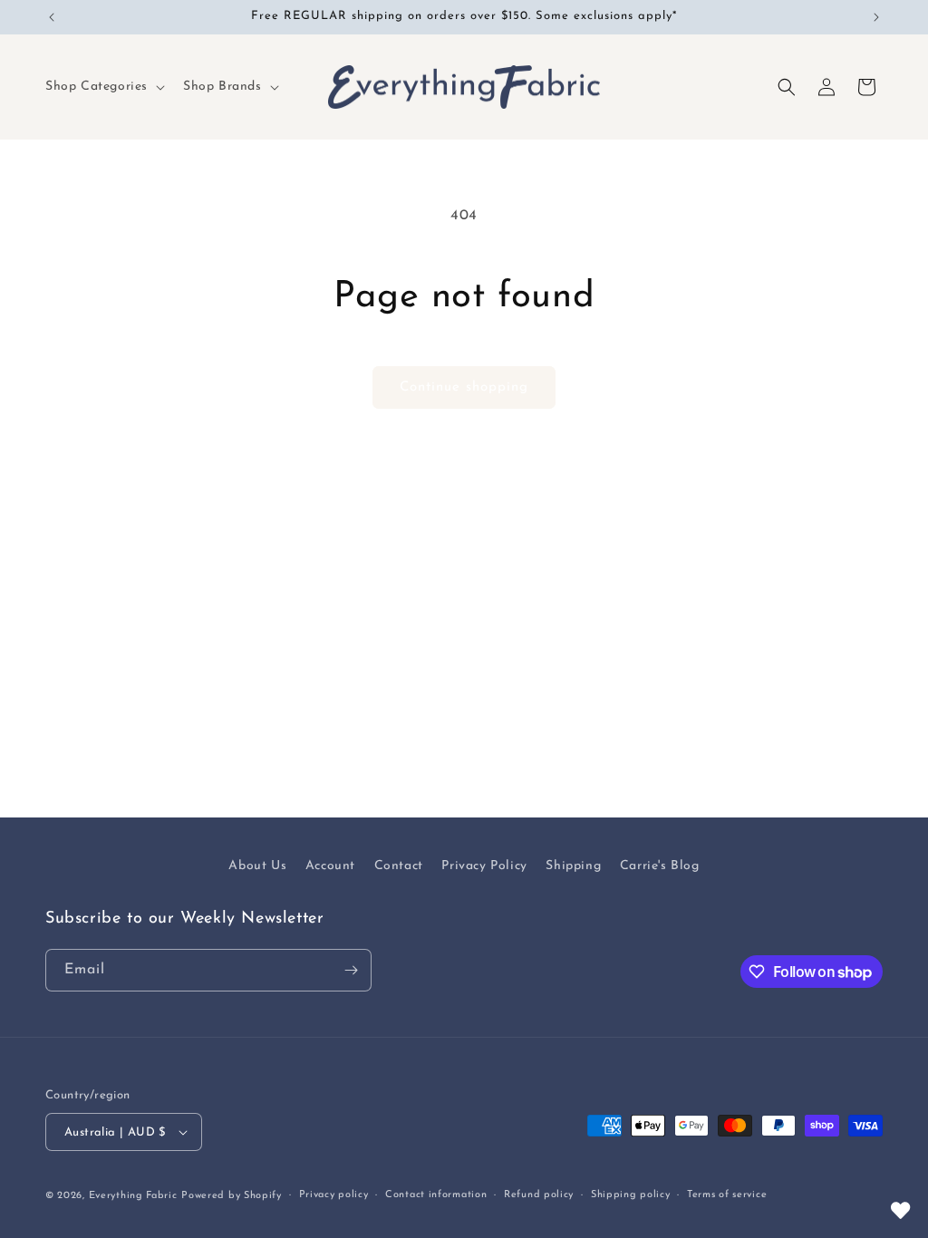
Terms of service (727, 1195)
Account (330, 866)
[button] (103, 87)
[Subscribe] (351, 970)
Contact (398, 866)
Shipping (573, 866)
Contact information (436, 1195)
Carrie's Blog (660, 866)
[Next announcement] (876, 17)
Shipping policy (631, 1195)
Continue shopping (464, 387)
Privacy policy (334, 1195)
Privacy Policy (484, 866)
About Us (257, 866)
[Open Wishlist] (901, 1211)
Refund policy (539, 1195)
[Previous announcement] (52, 17)
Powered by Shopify (231, 1196)
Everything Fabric (133, 1196)
